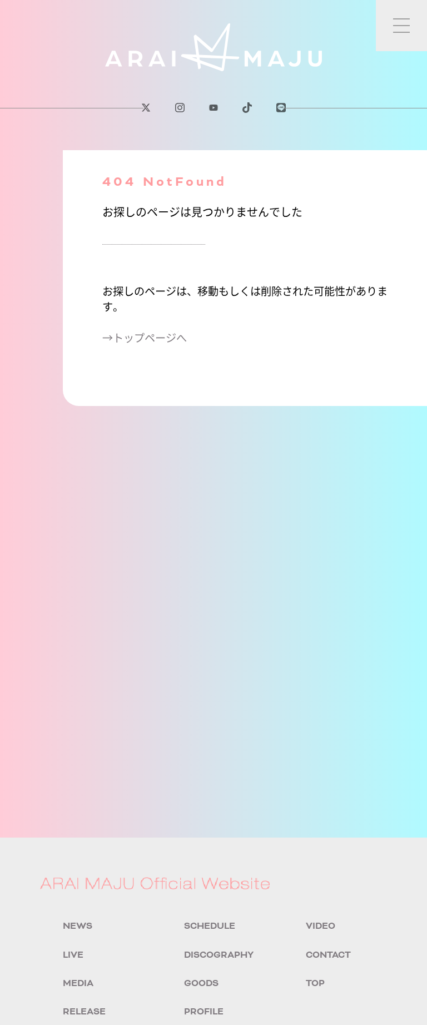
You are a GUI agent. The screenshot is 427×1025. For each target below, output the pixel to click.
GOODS (201, 983)
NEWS (77, 926)
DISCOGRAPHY (219, 955)
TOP (315, 983)
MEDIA (78, 983)
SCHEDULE (209, 926)
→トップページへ (144, 337)
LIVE (73, 955)
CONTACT (328, 955)
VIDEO (320, 926)
